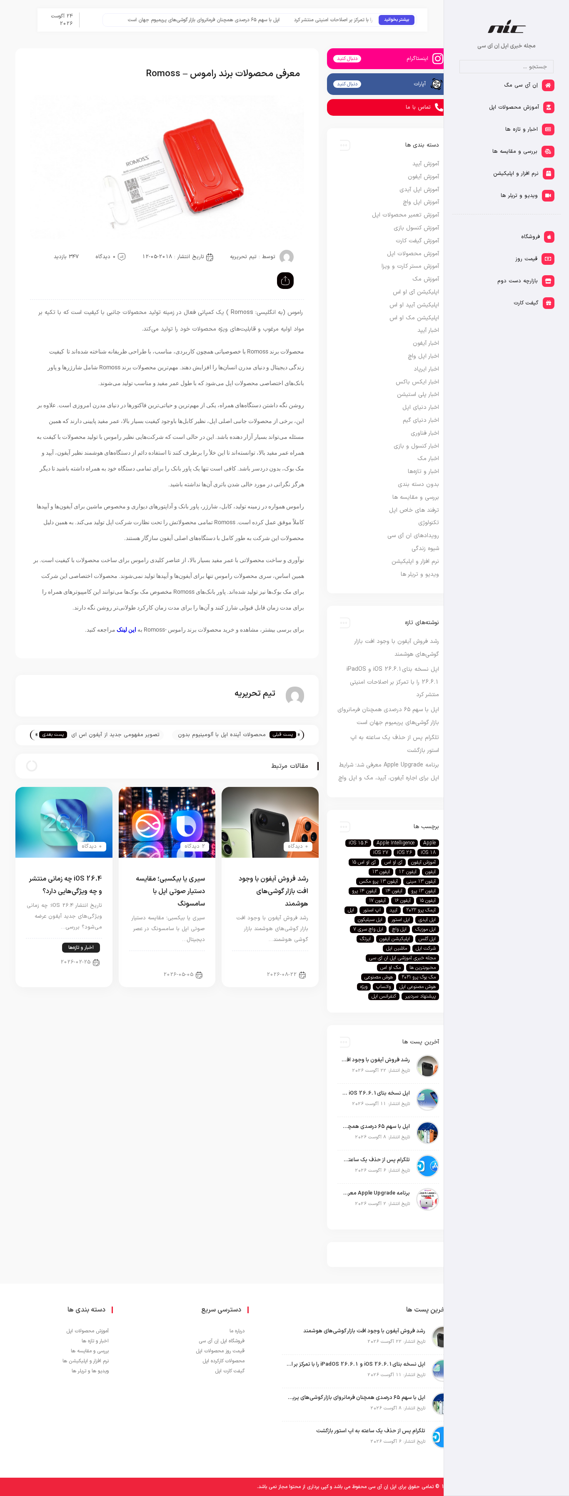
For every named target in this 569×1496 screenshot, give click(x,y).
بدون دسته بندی (418, 484)
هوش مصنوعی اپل (417, 987)
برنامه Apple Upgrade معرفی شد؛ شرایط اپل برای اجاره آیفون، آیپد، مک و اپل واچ (376, 1193)
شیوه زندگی (425, 548)
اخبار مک (428, 458)
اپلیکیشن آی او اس (416, 292)
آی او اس (393, 862)
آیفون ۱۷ (377, 900)
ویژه (363, 987)
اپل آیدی (427, 919)
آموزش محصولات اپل (413, 253)
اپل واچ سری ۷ (368, 929)
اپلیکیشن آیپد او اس (414, 305)
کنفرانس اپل (384, 996)
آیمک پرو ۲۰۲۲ (421, 910)
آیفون (430, 872)
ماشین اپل (396, 948)
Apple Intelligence (395, 843)
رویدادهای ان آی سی (413, 535)
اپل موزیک (425, 929)
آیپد (393, 910)
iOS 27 (380, 852)
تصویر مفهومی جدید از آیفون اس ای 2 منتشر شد (115, 735)
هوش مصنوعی (378, 977)
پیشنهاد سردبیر (420, 996)
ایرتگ (365, 939)
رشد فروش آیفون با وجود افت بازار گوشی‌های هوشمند (273, 891)
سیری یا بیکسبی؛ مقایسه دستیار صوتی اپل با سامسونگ (170, 891)
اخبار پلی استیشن (418, 394)
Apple (429, 843)
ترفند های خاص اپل (414, 510)
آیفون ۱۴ (393, 891)
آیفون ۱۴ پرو (364, 891)
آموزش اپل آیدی (419, 189)
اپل (351, 910)
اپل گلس (427, 939)
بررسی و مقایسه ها (178, 960)
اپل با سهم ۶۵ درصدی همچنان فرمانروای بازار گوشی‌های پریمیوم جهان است (224, 20)
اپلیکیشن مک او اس (414, 318)
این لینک (126, 629)
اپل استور (400, 919)
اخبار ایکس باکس (417, 382)
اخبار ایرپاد (426, 369)
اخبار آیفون (289, 960)
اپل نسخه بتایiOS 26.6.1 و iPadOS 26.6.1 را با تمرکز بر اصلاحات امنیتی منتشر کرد (393, 682)
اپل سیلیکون (370, 919)
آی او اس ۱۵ (364, 862)
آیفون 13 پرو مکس (378, 881)
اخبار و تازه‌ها (81, 947)
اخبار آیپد (428, 330)
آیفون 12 (408, 872)
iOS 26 (404, 852)
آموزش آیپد (425, 163)
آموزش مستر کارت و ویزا (410, 266)
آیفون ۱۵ (427, 900)
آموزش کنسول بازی (416, 228)
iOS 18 (428, 852)
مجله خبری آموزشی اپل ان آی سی (402, 958)
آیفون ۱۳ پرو (423, 891)
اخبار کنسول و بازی (416, 446)
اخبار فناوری (425, 433)
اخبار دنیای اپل (420, 407)
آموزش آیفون (423, 176)
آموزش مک (425, 279)
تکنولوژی (428, 522)
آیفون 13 (381, 872)
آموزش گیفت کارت (417, 240)
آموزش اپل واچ (421, 202)
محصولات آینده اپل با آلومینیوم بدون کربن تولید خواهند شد (222, 735)
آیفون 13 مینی (421, 881)
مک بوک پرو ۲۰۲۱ (419, 977)
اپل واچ (399, 929)
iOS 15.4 (358, 843)
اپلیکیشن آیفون (394, 939)
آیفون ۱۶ (402, 900)
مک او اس (390, 967)
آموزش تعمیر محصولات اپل (405, 215)
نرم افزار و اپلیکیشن (415, 561)
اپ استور (372, 910)
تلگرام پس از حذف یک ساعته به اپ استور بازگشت (376, 1160)
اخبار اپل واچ (423, 356)
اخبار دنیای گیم (421, 420)
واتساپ (383, 987)
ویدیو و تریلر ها (420, 574)
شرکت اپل (426, 948)
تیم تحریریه (243, 257)
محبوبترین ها (422, 967)
